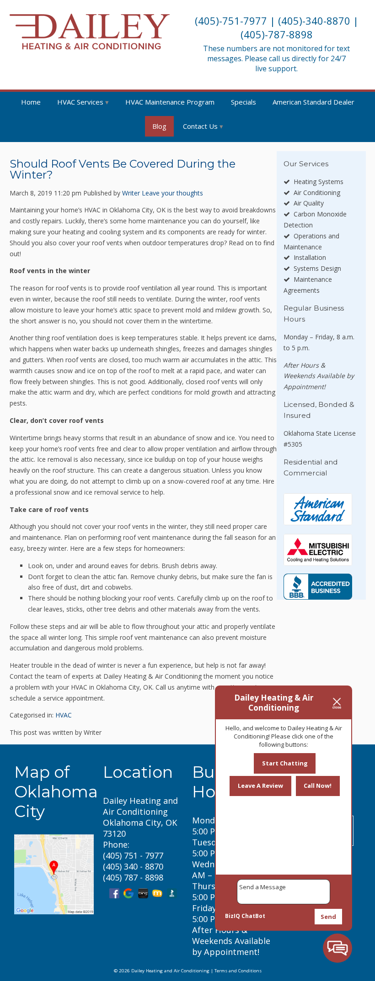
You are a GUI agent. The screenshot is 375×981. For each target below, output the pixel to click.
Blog (159, 126)
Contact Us (200, 126)
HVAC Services (80, 101)
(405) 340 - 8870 (133, 866)
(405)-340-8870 (314, 20)
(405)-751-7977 (231, 20)
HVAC (63, 715)
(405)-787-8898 (277, 34)
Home (31, 101)
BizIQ (232, 916)
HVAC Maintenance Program (169, 101)
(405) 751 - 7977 (133, 855)
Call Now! (318, 785)
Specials (243, 101)
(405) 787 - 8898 (133, 877)
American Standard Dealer (313, 101)
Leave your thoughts (172, 193)
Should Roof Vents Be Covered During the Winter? (123, 169)
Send (328, 916)
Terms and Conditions (238, 971)
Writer (131, 193)
